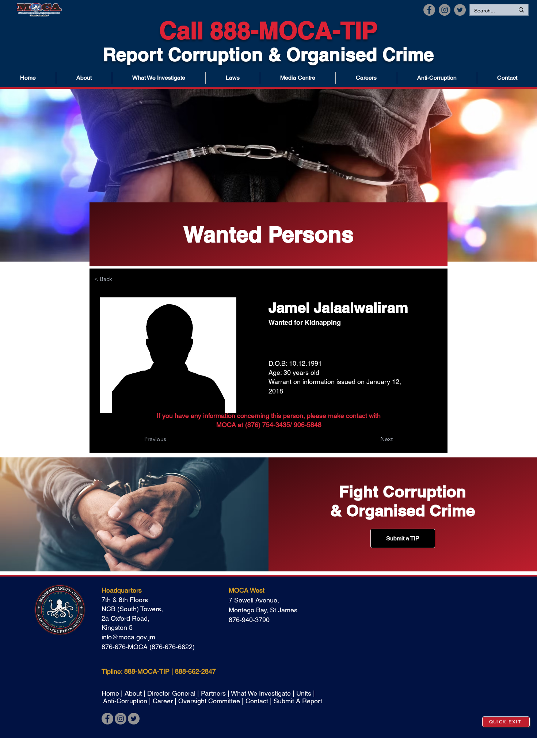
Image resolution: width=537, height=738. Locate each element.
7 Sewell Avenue (253, 600)
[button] (297, 78)
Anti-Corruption (125, 701)
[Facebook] (429, 10)
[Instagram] (444, 10)
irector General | (176, 693)
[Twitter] (460, 10)
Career (164, 701)
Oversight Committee (209, 701)
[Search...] (521, 9)
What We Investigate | (263, 693)
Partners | (216, 693)
